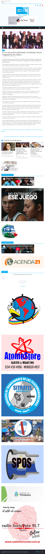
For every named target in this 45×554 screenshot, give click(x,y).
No (3, 278)
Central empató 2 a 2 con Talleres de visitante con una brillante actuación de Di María (17, 3)
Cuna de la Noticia (13, 56)
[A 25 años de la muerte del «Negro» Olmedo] (8, 143)
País (3, 50)
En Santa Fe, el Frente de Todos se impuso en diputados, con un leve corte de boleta (21, 130)
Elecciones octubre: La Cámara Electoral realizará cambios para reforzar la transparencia (36, 151)
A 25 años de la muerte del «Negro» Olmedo (7, 152)
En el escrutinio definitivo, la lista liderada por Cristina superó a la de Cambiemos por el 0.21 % (22, 152)
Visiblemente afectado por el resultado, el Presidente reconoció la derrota (24, 136)
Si (3, 277)
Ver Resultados (22, 286)
